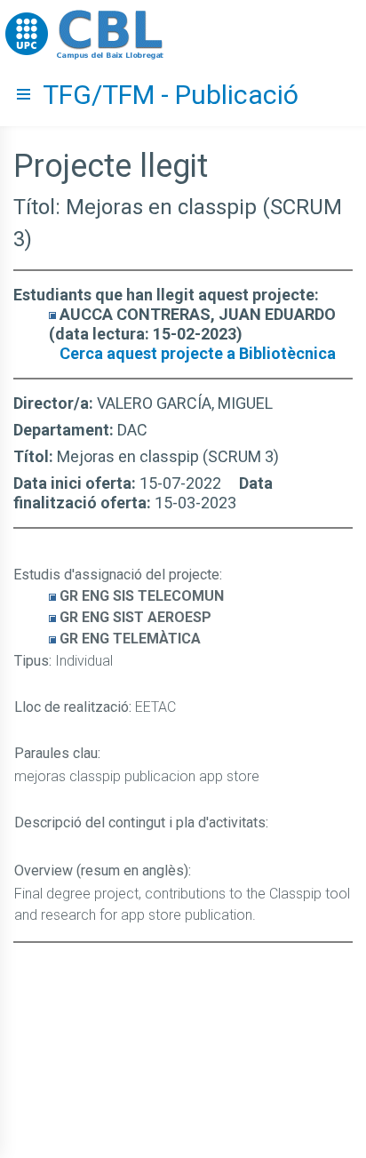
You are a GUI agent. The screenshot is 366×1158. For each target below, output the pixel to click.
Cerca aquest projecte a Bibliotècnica (198, 353)
